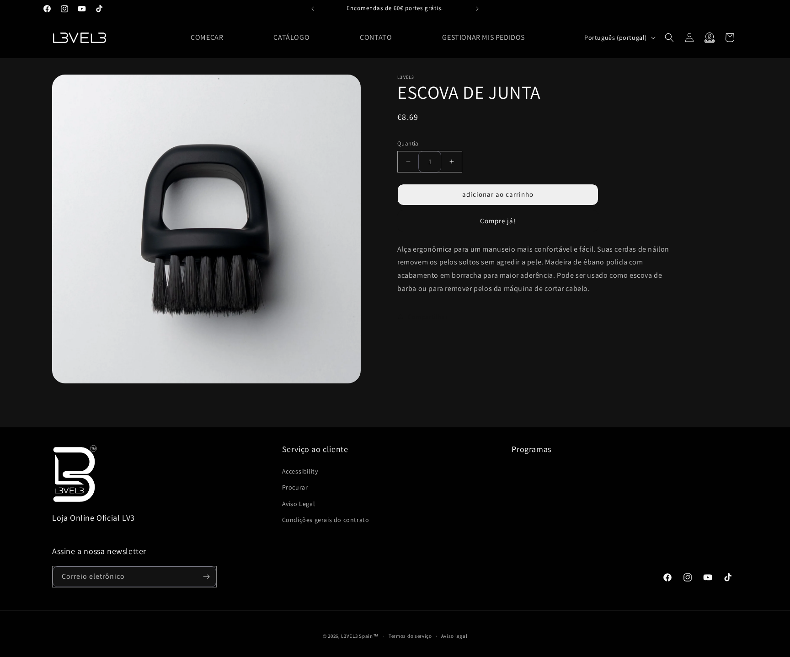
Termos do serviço (410, 636)
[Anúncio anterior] (313, 8)
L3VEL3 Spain (357, 636)
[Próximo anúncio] (477, 8)
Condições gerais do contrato (325, 520)
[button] (669, 37)
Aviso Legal (298, 504)
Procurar (295, 487)
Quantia (408, 143)
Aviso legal (454, 636)
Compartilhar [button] (428, 316)
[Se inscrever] (206, 576)
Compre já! (498, 220)
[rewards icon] (709, 37)
